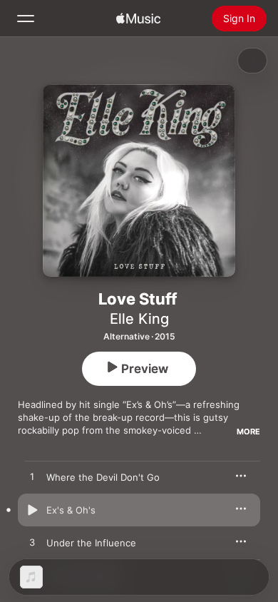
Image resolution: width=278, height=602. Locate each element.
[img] (138, 18)
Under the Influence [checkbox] (91, 543)
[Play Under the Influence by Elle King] (32, 542)
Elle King (139, 318)
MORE (248, 432)
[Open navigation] (25, 18)
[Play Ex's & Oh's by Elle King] (32, 510)
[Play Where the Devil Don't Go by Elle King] (32, 477)
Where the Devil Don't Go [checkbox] (103, 477)
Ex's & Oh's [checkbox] (71, 510)
